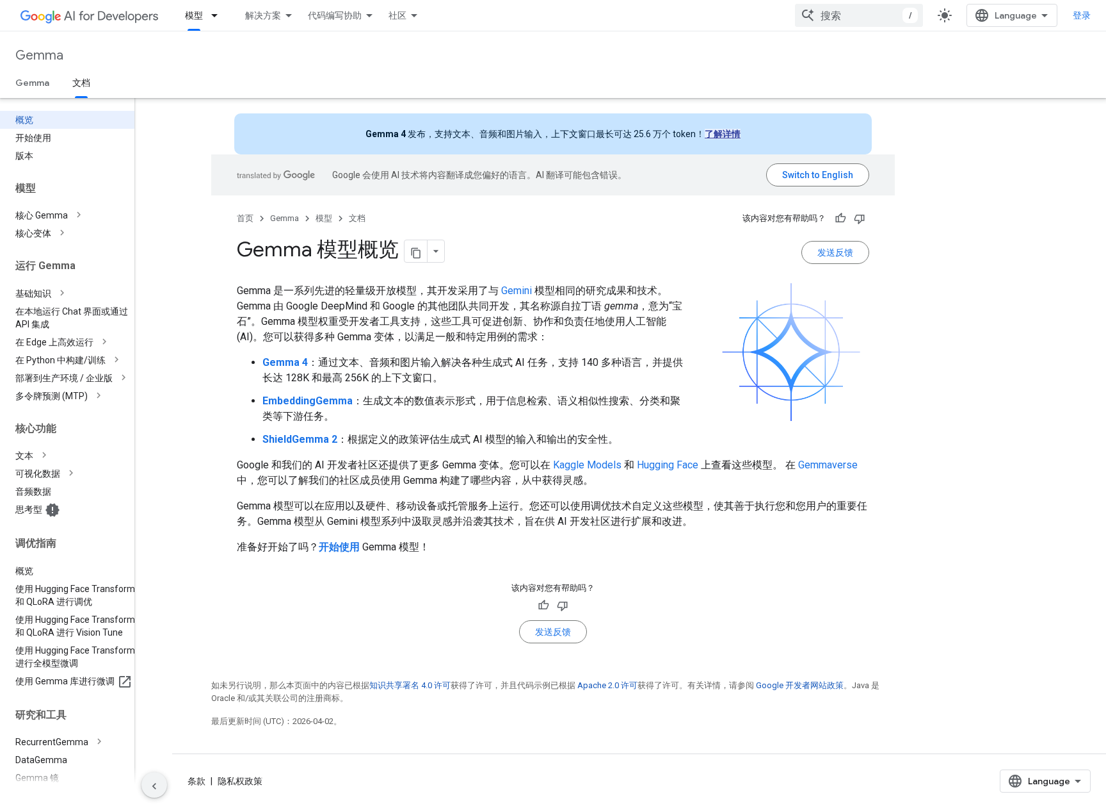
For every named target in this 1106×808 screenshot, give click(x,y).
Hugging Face (667, 465)
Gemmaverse (828, 465)
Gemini (516, 290)
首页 (245, 218)
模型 (194, 15)
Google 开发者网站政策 (800, 685)
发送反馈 (835, 252)
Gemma (39, 55)
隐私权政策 (240, 781)
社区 (397, 15)
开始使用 (339, 547)
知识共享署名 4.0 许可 (410, 685)
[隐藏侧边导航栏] (154, 785)
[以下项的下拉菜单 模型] (218, 15)
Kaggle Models (587, 465)
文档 (81, 82)
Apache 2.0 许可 (607, 685)
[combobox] (859, 15)
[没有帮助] (859, 218)
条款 (196, 781)
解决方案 (263, 15)
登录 (1082, 15)
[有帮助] (840, 218)
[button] (77, 215)
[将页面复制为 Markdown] (416, 251)
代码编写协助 (335, 15)
